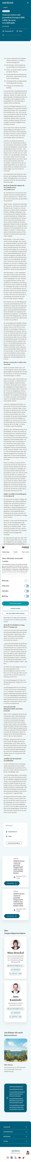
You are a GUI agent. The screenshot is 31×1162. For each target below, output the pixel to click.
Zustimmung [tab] (5, 552)
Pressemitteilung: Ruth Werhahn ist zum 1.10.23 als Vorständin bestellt (16, 1100)
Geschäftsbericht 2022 (16, 1089)
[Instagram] (8, 1158)
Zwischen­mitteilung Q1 (16, 1086)
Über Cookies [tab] (25, 552)
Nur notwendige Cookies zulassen (15, 613)
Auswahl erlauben (15, 608)
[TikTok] (23, 1158)
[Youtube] (20, 1158)
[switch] (26, 586)
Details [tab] (16, 552)
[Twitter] (16, 1158)
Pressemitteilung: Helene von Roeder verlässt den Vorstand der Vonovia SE (16, 1107)
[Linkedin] (12, 1158)
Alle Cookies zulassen (15, 603)
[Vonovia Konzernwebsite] (7, 3)
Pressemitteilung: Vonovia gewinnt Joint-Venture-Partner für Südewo (17, 1094)
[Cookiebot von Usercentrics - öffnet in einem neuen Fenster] (22, 547)
